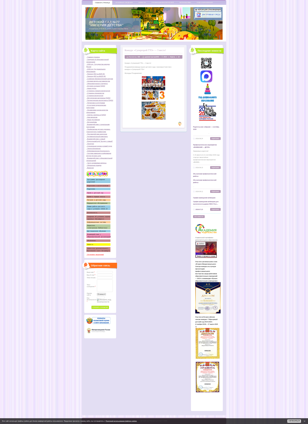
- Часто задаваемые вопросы (96, 163)
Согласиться (294, 421)
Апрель (172, 57)
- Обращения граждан (93, 165)
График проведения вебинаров (204, 198)
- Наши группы (91, 88)
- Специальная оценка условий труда (99, 146)
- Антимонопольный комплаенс (97, 136)
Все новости (198, 216)
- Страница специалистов (95, 93)
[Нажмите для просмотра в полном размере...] (153, 99)
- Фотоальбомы (91, 122)
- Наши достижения (93, 120)
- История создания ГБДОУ (95, 86)
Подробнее (215, 138)
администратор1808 (151, 57)
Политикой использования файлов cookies (121, 421)
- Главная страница (93, 57)
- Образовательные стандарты (97, 83)
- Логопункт (90, 144)
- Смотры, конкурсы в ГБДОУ (96, 115)
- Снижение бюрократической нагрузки (99, 79)
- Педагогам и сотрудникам (95, 103)
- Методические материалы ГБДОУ (98, 98)
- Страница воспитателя (94, 95)
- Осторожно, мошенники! (95, 254)
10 (179, 57)
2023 (165, 57)
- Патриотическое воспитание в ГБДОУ (99, 100)
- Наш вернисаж (91, 117)
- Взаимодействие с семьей (95, 139)
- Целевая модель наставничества (98, 81)
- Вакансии (90, 168)
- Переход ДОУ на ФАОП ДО (96, 76)
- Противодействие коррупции (96, 134)
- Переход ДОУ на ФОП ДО (95, 74)
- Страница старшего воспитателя (98, 91)
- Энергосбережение (93, 148)
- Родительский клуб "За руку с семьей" (99, 141)
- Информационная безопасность (98, 151)
